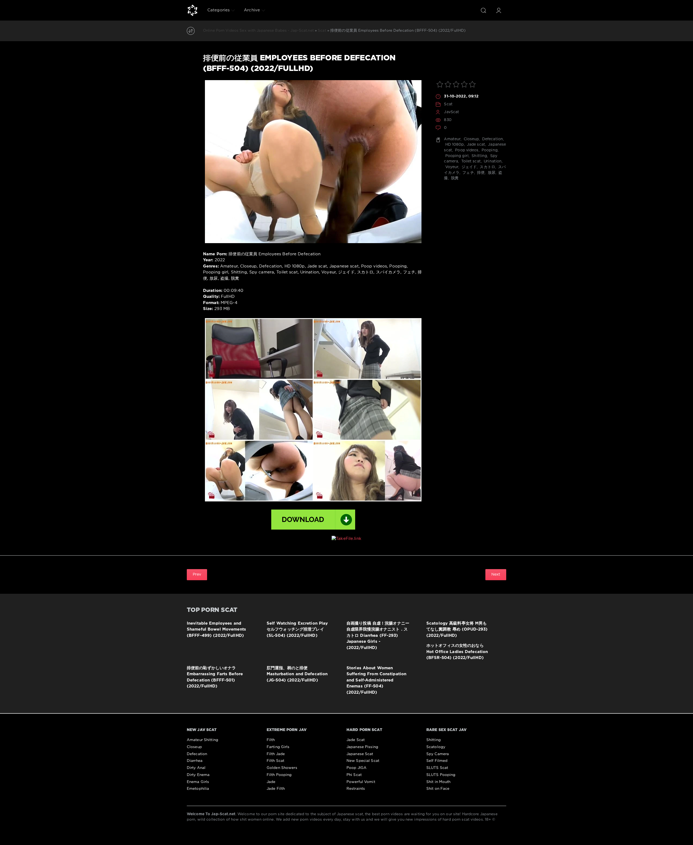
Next (495, 574)
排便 (480, 172)
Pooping (489, 150)
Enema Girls (198, 782)
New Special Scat (362, 760)
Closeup (471, 139)
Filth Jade (276, 754)
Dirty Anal (196, 767)
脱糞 (454, 178)
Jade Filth (276, 788)
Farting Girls (278, 747)
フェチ (467, 172)
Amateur (452, 139)
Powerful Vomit (360, 782)
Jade (271, 782)
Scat (448, 104)
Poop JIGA (356, 767)
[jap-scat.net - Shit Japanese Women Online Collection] (192, 10)
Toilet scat (470, 161)
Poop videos (466, 150)
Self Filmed (436, 760)
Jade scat (475, 144)
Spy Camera (437, 754)
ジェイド (468, 167)
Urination (492, 161)
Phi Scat (354, 775)
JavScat (451, 112)
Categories (218, 10)
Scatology (435, 747)
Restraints (355, 788)
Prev (197, 574)
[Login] (498, 10)
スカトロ (487, 167)
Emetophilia (198, 788)
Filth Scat (275, 760)
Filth (271, 740)
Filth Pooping (279, 775)
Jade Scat (355, 740)
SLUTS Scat (437, 767)
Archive (252, 10)
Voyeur (451, 167)
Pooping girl (456, 156)
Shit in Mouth (438, 782)
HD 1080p (454, 144)
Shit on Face (437, 788)
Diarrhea (194, 760)
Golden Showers (282, 767)
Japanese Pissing (362, 747)
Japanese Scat (359, 754)
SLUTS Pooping (441, 775)
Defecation (492, 139)
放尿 (491, 172)
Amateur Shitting (202, 740)
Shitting (478, 156)
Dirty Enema (198, 775)
